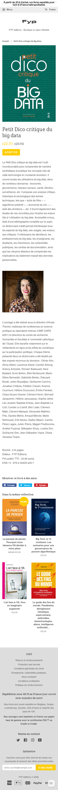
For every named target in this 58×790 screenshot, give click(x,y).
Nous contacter (29, 676)
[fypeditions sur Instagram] (32, 740)
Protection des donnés (29, 664)
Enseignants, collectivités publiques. (29, 672)
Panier (52, 9)
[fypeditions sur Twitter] (18, 740)
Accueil (5, 41)
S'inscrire (45, 767)
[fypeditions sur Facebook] (25, 740)
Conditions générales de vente (29, 668)
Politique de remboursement (29, 685)
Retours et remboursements (29, 660)
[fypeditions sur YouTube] (40, 740)
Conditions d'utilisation (29, 680)
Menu (9, 9)
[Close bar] (56, 2)
